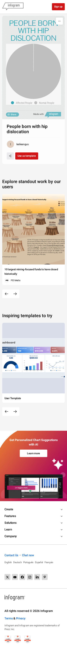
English (8, 562)
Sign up (58, 6)
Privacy (20, 618)
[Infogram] (12, 7)
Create (8, 509)
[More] (59, 21)
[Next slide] (15, 293)
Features (10, 516)
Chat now (28, 555)
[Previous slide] (6, 293)
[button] (22, 103)
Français (48, 562)
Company (10, 536)
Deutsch (17, 562)
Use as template (26, 155)
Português (28, 562)
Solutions (10, 522)
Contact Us (11, 555)
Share (13, 114)
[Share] (10, 156)
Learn (8, 529)
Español (39, 562)
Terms (8, 618)
